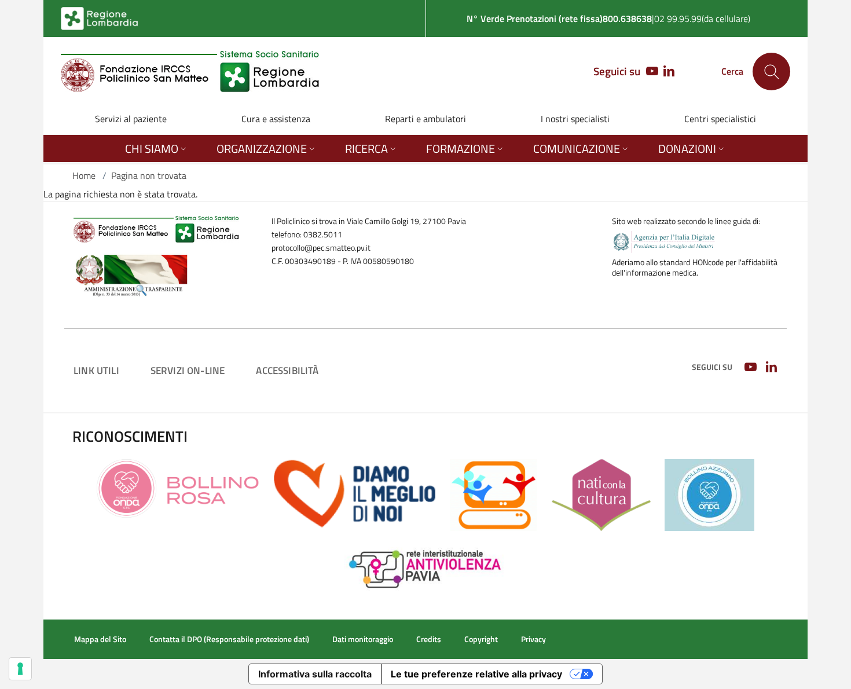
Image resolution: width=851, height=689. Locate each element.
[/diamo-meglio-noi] (354, 493)
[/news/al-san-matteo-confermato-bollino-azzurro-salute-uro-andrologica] (709, 494)
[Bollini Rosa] (178, 487)
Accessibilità (287, 370)
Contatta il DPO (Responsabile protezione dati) (229, 639)
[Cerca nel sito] (771, 71)
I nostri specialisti (575, 119)
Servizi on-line (188, 370)
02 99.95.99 (678, 18)
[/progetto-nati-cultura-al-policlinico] (601, 494)
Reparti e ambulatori (425, 119)
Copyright (481, 639)
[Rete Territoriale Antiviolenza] (425, 567)
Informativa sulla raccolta (315, 674)
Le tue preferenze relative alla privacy (476, 674)
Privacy (533, 639)
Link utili (96, 370)
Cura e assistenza (275, 119)
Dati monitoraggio (362, 639)
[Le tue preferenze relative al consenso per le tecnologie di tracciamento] (20, 669)
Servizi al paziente (131, 119)
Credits (428, 639)
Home (84, 175)
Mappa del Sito (100, 639)
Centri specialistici (720, 119)
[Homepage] (190, 71)
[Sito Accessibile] (493, 494)
